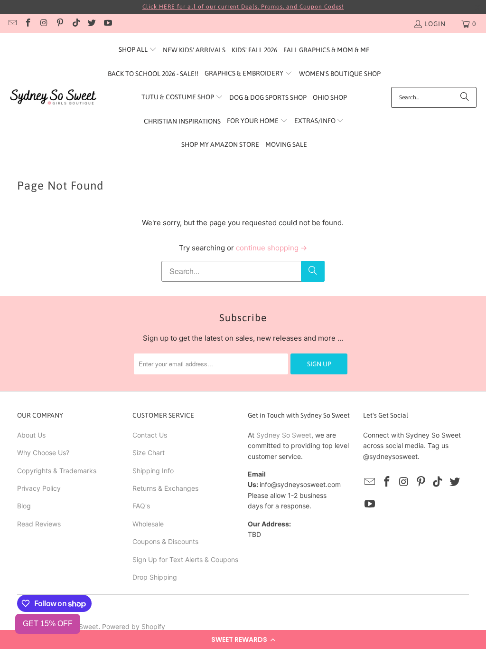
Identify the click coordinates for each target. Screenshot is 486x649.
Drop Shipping (154, 577)
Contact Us (149, 435)
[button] (243, 639)
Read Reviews (39, 524)
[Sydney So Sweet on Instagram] (43, 24)
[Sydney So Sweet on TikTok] (75, 24)
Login (435, 24)
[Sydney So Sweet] (53, 97)
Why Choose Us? (43, 453)
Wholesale (148, 524)
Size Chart (148, 453)
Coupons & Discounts (165, 541)
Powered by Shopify (133, 626)
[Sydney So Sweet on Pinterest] (60, 24)
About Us (31, 435)
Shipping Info (153, 471)
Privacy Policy (39, 488)
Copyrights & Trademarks (56, 471)
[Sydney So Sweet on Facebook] (28, 24)
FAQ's (141, 506)
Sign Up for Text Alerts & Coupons (185, 559)
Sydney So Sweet (283, 435)
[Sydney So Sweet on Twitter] (91, 24)
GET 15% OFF (48, 624)
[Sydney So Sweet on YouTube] (107, 24)
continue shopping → (271, 247)
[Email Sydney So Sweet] (12, 24)
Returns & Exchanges (165, 488)
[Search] (465, 97)
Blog (24, 506)
